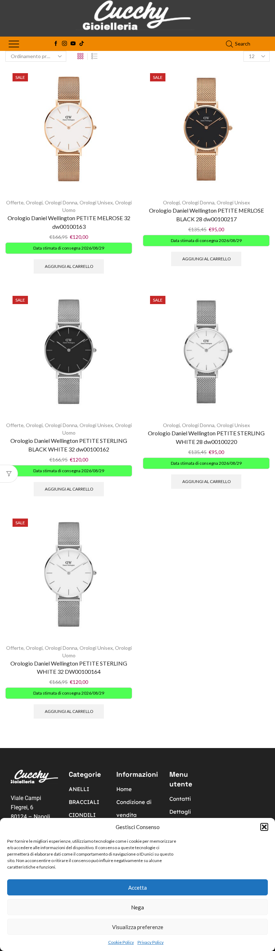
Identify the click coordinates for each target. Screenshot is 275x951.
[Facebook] (55, 44)
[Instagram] (64, 44)
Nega (137, 907)
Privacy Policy (151, 942)
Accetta (137, 887)
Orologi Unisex (96, 202)
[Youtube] (73, 44)
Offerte (15, 202)
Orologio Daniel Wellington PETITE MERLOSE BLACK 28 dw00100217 (206, 214)
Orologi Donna (61, 202)
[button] (264, 827)
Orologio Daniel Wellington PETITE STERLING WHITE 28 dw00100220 (206, 437)
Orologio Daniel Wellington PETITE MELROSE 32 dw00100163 (69, 222)
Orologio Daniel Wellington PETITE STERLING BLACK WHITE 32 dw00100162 (68, 445)
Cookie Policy (121, 942)
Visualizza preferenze (137, 927)
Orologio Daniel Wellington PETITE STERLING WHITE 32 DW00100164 (68, 667)
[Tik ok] (81, 44)
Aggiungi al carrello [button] (69, 266)
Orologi (34, 202)
